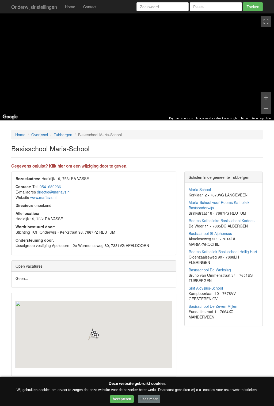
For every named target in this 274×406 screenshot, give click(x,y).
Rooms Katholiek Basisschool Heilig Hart (223, 251)
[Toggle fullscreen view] (266, 21)
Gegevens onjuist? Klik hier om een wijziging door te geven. (69, 166)
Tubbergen (63, 134)
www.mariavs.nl (43, 197)
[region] (137, 66)
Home (70, 6)
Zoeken (252, 6)
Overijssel (39, 134)
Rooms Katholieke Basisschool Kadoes (221, 220)
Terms (245, 118)
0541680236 (50, 186)
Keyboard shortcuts (181, 118)
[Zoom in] (266, 97)
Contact (89, 6)
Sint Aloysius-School (206, 288)
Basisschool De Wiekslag (210, 269)
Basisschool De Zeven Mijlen (213, 306)
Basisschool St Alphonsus (210, 233)
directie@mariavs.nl (53, 192)
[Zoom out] (266, 108)
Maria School (200, 189)
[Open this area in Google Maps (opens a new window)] (10, 116)
